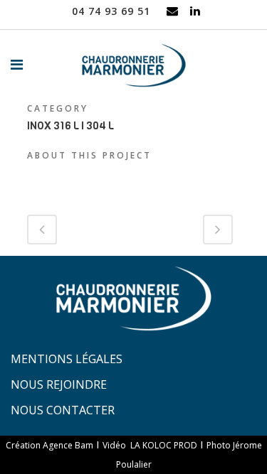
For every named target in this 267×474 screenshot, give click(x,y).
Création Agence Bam (49, 445)
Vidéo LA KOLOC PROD (150, 445)
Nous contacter (63, 410)
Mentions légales (66, 359)
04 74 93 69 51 (111, 11)
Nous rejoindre (59, 384)
